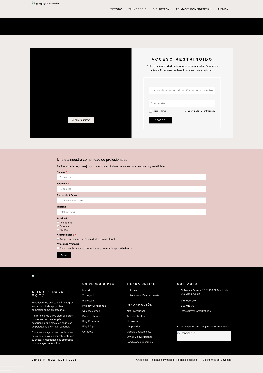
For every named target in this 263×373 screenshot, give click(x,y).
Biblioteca (161, 9)
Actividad (62, 218)
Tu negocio (137, 9)
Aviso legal (108, 239)
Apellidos (62, 184)
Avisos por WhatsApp (68, 244)
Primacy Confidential (194, 9)
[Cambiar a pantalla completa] (8, 367)
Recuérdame (159, 111)
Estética (64, 226)
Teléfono (61, 207)
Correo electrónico (67, 195)
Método (116, 9)
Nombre (61, 172)
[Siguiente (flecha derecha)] (8, 371)
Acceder (160, 119)
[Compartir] (14, 367)
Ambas (64, 229)
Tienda (223, 9)
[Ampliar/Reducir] (2, 367)
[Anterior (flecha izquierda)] (2, 371)
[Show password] (212, 103)
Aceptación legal (66, 235)
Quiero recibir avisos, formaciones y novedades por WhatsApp (96, 248)
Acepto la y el (87, 239)
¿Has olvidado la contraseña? (199, 111)
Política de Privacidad (84, 239)
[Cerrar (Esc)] (20, 367)
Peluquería (66, 222)
